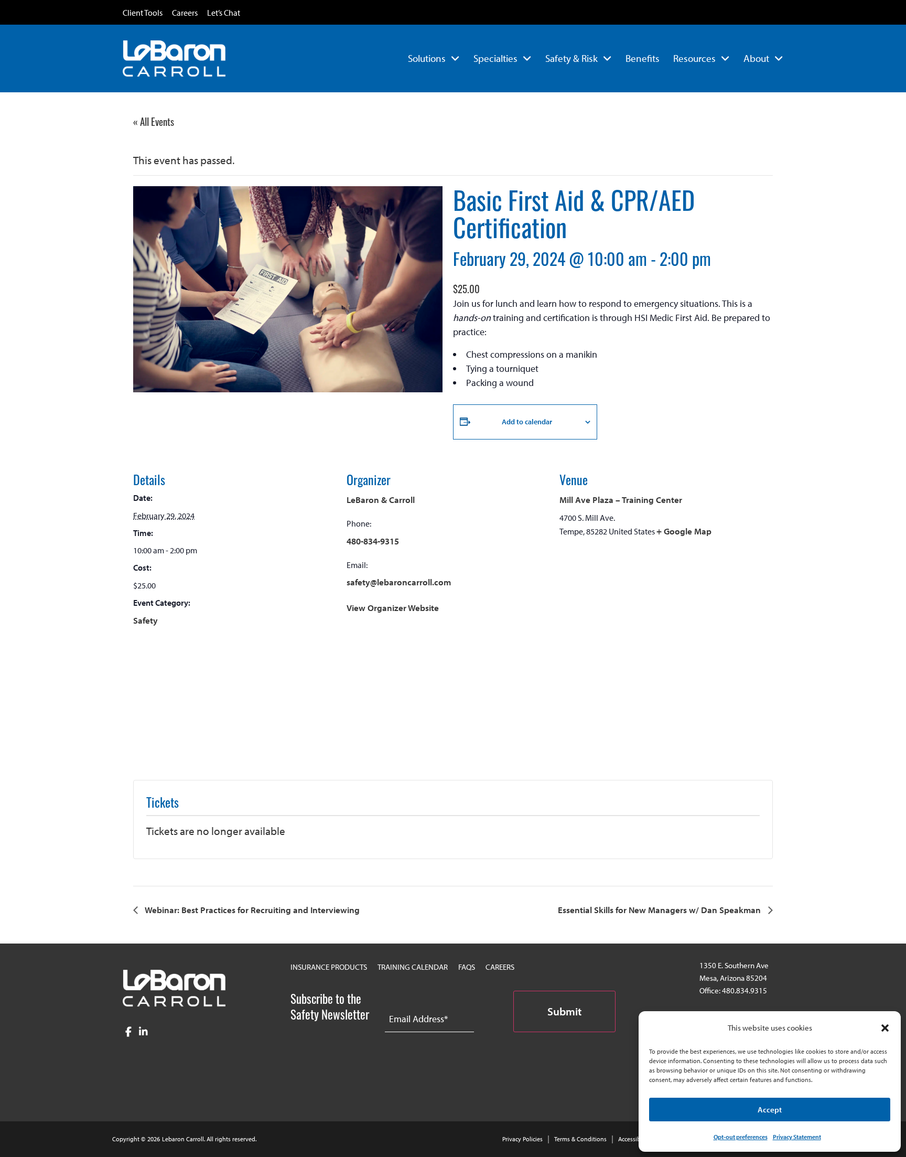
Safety (145, 620)
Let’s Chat (223, 13)
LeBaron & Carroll (381, 499)
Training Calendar (413, 967)
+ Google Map (683, 531)
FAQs (466, 967)
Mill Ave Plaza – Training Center (620, 499)
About (756, 58)
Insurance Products (328, 967)
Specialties (495, 58)
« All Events (153, 121)
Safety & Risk (571, 58)
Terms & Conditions (580, 1139)
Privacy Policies (522, 1139)
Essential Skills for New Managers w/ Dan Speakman (660, 909)
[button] (885, 1028)
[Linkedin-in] (143, 1032)
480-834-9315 (373, 541)
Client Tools (143, 13)
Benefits (642, 58)
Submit (564, 1011)
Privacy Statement (797, 1137)
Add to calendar (527, 421)
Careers (185, 13)
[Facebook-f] (129, 1032)
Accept (770, 1110)
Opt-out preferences (741, 1137)
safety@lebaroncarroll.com (399, 581)
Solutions (427, 58)
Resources (694, 58)
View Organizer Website (393, 607)
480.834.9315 (744, 990)
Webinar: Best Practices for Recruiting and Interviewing (251, 909)
